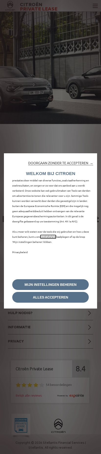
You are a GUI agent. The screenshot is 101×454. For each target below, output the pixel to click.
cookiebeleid (48, 236)
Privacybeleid (20, 252)
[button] (60, 163)
